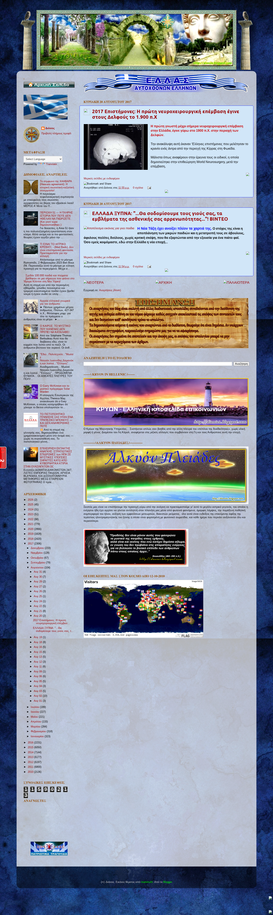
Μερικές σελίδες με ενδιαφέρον (102, 178)
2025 (31, 504)
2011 (31, 767)
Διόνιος (50, 128)
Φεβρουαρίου (39, 731)
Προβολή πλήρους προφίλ (56, 133)
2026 (31, 499)
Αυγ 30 (38, 576)
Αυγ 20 (38, 616)
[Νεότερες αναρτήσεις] (94, 283)
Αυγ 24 (38, 601)
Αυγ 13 (38, 656)
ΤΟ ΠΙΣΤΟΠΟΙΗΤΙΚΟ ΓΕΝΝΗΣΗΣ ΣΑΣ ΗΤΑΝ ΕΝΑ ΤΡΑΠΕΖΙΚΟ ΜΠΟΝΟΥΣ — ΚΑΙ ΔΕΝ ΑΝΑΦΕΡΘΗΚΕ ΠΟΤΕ (56, 420)
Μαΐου (35, 716)
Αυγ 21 (38, 611)
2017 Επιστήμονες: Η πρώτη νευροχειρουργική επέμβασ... (51, 622)
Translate (51, 164)
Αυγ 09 (38, 671)
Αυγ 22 (38, 606)
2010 (31, 772)
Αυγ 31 (38, 571)
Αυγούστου (37, 567)
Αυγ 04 (38, 686)
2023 (31, 514)
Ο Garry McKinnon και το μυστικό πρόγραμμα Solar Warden (55, 388)
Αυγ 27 (38, 586)
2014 (31, 752)
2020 (31, 529)
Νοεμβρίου (37, 552)
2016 (31, 742)
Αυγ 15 (38, 652)
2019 (31, 534)
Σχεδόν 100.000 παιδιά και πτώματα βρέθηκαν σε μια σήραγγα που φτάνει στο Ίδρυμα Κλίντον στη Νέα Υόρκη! (49, 278)
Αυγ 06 (38, 676)
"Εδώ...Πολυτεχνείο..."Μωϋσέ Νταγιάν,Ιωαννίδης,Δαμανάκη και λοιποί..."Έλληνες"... (57, 359)
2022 (31, 519)
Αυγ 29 (38, 581)
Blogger (167, 882)
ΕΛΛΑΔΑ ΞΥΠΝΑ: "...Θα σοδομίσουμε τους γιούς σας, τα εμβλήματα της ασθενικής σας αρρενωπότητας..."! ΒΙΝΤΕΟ (160, 216)
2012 (31, 762)
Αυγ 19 (38, 637)
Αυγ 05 (38, 681)
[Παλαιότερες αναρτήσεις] (236, 283)
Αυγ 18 (38, 642)
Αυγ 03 (38, 691)
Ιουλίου (35, 707)
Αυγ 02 (38, 696)
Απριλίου (36, 721)
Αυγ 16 (38, 647)
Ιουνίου (35, 711)
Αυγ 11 (38, 666)
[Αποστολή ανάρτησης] (148, 187)
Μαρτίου (36, 726)
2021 (31, 524)
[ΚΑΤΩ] (270, 912)
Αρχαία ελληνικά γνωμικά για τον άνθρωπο (55, 302)
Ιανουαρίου (38, 736)
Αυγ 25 (38, 596)
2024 (31, 509)
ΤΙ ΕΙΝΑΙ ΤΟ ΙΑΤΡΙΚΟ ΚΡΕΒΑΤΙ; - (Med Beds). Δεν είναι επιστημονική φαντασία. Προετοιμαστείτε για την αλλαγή (57, 250)
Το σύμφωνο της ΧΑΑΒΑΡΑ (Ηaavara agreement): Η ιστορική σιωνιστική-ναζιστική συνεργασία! (57, 186)
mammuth (147, 882)
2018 (31, 539)
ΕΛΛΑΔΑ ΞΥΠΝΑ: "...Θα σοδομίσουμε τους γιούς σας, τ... (53, 629)
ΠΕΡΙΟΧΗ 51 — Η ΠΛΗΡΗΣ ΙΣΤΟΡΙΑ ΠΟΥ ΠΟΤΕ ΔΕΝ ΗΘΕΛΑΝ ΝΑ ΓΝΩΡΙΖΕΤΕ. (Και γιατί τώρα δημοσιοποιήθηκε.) (56, 218)
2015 (31, 747)
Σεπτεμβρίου (38, 562)
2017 (31, 543)
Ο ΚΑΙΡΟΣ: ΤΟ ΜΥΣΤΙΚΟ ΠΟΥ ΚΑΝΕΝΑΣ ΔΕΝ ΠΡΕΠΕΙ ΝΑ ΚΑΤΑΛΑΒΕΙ (55, 329)
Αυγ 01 (38, 701)
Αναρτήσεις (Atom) (110, 290)
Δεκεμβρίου (38, 548)
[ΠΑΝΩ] (270, 898)
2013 (31, 757)
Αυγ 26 (38, 591)
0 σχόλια (138, 187)
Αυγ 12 (38, 661)
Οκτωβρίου (37, 557)
